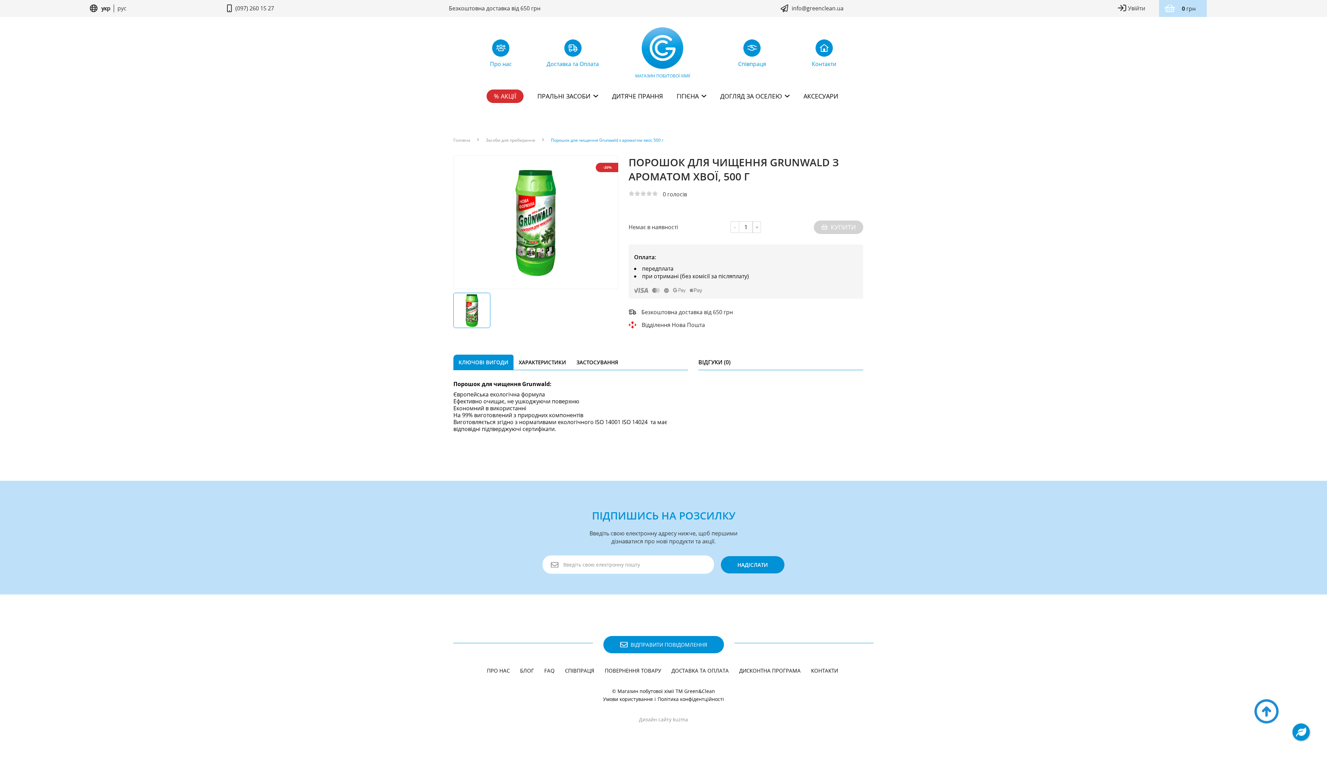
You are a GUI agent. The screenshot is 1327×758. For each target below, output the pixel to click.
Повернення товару (633, 670)
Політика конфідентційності (691, 699)
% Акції (505, 96)
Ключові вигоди (483, 362)
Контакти (824, 670)
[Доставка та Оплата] (573, 49)
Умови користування (628, 699)
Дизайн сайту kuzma (663, 719)
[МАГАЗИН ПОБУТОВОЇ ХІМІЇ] (662, 49)
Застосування (597, 362)
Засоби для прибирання (510, 140)
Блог (527, 670)
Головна (461, 140)
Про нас (498, 670)
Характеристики (542, 362)
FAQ (549, 670)
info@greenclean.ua (818, 8)
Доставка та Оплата (700, 670)
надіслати (752, 564)
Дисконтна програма (770, 670)
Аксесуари (820, 96)
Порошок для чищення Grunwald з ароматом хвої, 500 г (607, 140)
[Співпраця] (752, 49)
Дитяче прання (637, 96)
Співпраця (579, 670)
